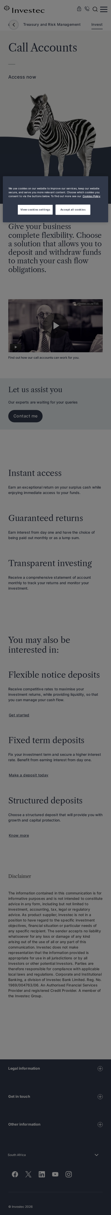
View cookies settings (35, 209)
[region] (55, 199)
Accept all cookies (73, 209)
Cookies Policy (91, 196)
